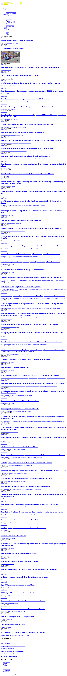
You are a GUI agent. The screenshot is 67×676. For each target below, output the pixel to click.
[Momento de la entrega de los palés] (8, 522)
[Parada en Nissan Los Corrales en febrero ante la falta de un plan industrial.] (17, 395)
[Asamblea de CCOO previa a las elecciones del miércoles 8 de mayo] (15, 595)
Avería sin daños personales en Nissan (13, 536)
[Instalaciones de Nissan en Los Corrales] (9, 43)
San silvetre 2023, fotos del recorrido (9, 656)
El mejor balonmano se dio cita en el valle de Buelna (12, 651)
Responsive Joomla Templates (7, 674)
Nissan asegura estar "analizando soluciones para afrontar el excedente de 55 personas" (30, 504)
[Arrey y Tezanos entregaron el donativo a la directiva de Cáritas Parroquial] (16, 465)
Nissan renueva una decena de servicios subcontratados (19, 553)
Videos (7, 34)
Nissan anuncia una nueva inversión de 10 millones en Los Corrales (23, 601)
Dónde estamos (9, 10)
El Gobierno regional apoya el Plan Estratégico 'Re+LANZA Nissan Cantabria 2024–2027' (31, 83)
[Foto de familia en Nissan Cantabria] (8, 571)
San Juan (5, 666)
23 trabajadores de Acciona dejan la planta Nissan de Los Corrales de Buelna (26, 478)
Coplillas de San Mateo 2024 (7, 643)
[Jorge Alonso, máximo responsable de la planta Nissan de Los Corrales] (16, 143)
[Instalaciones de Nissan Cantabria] (8, 186)
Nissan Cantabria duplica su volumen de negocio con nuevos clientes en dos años (27, 107)
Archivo (5, 30)
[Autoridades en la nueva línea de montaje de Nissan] (12, 135)
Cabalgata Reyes (6, 662)
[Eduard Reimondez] (5, 176)
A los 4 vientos (9, 15)
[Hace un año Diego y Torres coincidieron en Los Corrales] (13, 611)
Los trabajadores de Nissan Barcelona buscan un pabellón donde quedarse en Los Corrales (31, 277)
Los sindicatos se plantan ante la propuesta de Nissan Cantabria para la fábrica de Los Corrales (33, 296)
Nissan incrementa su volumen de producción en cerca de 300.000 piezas (25, 99)
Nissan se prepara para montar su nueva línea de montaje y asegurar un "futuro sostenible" (31, 140)
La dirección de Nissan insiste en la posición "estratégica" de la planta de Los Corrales (30, 375)
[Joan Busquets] (4, 530)
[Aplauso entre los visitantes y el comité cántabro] (11, 240)
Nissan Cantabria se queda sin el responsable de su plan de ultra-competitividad (27, 174)
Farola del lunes (11, 21)
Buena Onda (8, 16)
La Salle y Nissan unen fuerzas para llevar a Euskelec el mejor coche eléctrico (27, 124)
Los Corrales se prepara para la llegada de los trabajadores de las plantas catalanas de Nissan (32, 246)
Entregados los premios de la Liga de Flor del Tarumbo (13, 646)
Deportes (5, 28)
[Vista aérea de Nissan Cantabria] (8, 109)
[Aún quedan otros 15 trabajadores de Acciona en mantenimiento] (14, 481)
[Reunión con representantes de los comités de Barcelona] (13, 231)
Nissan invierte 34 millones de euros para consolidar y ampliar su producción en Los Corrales (32, 512)
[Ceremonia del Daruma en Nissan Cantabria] (10, 119)
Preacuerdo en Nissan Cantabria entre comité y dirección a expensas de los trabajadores (30, 254)
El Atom (7, 23)
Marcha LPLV (6, 664)
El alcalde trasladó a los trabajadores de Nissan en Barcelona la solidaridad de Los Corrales (31, 228)
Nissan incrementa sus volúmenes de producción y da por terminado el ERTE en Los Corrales (32, 91)
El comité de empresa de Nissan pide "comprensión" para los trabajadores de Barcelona (30, 262)
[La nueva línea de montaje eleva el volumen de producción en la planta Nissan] (17, 101)
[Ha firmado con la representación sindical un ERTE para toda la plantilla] (16, 411)
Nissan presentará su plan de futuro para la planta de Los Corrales (23, 609)
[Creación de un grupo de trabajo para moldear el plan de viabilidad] (15, 354)
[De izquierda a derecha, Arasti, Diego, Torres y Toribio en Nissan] (15, 635)
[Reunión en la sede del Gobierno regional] (10, 327)
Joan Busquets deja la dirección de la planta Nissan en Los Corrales (23, 528)
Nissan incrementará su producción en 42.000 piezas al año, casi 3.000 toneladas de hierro (31, 67)
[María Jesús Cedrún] (5, 498)
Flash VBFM (6, 29)
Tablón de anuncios (10, 25)
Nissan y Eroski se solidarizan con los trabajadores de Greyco (21, 520)
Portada (4, 8)
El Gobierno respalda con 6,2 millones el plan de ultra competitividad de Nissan (27, 148)
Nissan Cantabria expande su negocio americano (17, 40)
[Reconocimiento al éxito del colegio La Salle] (10, 62)
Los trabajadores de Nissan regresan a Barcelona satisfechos (21, 220)
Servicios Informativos (10, 17)
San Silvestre (6, 671)
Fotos (7, 33)
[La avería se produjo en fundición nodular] (10, 538)
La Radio (5, 9)
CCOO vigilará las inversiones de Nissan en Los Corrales (20, 593)
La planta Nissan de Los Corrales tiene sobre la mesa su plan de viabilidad (25, 359)
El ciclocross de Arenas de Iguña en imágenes (10, 640)
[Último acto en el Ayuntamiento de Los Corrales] (11, 223)
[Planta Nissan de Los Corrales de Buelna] (9, 432)
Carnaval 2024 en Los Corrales (7, 653)
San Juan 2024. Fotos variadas (7, 648)
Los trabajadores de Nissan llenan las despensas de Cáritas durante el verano (26, 463)
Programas (5, 14)
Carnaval (5, 663)
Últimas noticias (4, 37)
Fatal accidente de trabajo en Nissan (13, 624)
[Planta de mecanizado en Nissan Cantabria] (10, 556)
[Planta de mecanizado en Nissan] (8, 587)
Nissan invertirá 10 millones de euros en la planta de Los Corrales (23, 632)
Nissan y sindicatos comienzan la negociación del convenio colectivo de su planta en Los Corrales (33, 455)
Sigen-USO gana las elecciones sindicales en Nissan (17, 585)
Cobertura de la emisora (11, 12)
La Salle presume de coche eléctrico (13, 48)
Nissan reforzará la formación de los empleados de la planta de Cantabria (25, 156)
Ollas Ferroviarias (6, 669)
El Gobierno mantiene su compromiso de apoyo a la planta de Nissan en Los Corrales (29, 324)
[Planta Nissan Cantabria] (6, 70)
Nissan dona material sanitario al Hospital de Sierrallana (20, 401)
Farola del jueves (11, 22)
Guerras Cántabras (7, 667)
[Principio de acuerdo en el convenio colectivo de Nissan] (13, 449)
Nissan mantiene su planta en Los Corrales (15, 367)
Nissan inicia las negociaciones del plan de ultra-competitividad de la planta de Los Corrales (31, 342)
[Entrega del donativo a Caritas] (7, 564)
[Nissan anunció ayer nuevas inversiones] (9, 603)
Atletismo (5, 665)
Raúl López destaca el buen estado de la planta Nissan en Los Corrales (24, 577)
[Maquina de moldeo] (5, 168)
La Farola (8, 20)
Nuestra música (9, 19)
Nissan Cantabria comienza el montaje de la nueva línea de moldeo (23, 132)
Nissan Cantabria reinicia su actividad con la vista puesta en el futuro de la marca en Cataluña (32, 383)
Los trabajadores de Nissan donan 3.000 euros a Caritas (19, 561)
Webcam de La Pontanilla (11, 13)
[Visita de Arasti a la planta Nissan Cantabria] (10, 85)
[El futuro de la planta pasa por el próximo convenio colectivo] (14, 506)
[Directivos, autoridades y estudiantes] (9, 78)
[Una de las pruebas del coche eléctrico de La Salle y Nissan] (13, 127)
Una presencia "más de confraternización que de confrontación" (22, 270)
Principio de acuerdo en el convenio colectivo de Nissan (19, 447)
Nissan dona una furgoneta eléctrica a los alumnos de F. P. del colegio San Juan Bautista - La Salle (33, 470)
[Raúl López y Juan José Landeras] (8, 579)
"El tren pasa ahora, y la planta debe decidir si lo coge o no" (21, 287)
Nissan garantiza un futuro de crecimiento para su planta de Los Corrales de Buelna (29, 569)
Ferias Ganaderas (6, 670)
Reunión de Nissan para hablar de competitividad (17, 616)
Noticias (5, 27)
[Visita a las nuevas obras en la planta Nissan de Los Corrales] (13, 151)
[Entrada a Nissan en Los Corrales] (8, 619)
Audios (7, 32)
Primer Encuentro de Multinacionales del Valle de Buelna (20, 75)
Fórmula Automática (10, 26)
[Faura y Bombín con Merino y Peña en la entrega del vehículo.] (14, 473)
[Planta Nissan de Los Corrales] (7, 215)
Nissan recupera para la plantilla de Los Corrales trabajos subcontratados (25, 486)
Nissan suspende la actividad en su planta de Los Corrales (20, 409)
